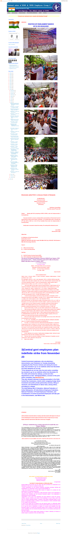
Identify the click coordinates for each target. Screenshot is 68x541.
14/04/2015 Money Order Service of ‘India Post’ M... (14, 139)
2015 (11, 89)
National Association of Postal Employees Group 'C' (14, 65)
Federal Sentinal (22, 12)
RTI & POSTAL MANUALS (32, 12)
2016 (11, 87)
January (12, 177)
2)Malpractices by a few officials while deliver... (14, 120)
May (11, 100)
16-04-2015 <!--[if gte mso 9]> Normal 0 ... (14, 134)
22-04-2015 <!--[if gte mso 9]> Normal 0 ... (14, 122)
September (13, 94)
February (12, 175)
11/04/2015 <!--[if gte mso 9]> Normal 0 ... (14, 147)
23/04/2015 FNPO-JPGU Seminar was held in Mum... (14, 117)
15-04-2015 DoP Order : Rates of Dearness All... (14, 136)
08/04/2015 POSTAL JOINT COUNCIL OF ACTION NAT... (14, 156)
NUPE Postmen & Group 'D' (14, 67)
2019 (11, 83)
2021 (11, 80)
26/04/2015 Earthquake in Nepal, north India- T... (14, 109)
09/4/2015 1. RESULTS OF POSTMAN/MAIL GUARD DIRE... (14, 153)
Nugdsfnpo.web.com (12, 68)
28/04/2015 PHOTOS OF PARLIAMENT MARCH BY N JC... (14, 104)
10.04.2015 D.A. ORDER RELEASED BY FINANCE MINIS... (14, 149)
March (12, 174)
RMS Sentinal (14, 12)
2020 (11, 81)
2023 (11, 77)
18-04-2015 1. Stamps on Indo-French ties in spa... (14, 129)
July (11, 97)
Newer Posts (24, 523)
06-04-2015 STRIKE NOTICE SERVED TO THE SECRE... (14, 162)
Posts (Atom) (28, 525)
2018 (11, 84)
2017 (11, 86)
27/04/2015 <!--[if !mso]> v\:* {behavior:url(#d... (14, 107)
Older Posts (58, 523)
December (12, 90)
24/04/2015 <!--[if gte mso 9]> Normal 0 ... (14, 114)
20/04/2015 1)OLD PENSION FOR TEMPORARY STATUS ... (14, 125)
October (12, 93)
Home (9, 12)
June (11, 99)
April (11, 102)
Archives (45, 12)
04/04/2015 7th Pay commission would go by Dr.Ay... (14, 169)
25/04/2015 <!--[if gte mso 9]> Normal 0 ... (14, 112)
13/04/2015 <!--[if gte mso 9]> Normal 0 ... (14, 142)
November (12, 91)
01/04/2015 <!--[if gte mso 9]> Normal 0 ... (14, 172)
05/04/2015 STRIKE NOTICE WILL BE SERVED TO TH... (13, 166)
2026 (11, 73)
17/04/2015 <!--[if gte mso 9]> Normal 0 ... (14, 132)
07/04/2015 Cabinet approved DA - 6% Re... (14, 159)
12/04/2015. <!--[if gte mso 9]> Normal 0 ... (14, 144)
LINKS (40, 12)
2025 (11, 74)
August (12, 96)
